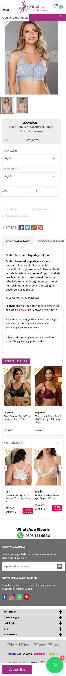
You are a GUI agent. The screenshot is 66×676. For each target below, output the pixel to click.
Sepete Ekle (17, 670)
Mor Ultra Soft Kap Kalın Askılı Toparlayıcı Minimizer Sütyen (48, 419)
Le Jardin (9, 412)
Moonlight (30, 122)
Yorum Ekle (12, 209)
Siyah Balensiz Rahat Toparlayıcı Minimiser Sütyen (17, 418)
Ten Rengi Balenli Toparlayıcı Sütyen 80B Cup (47, 497)
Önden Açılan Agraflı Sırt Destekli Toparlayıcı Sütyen (18, 498)
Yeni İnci (39, 491)
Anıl (8, 491)
